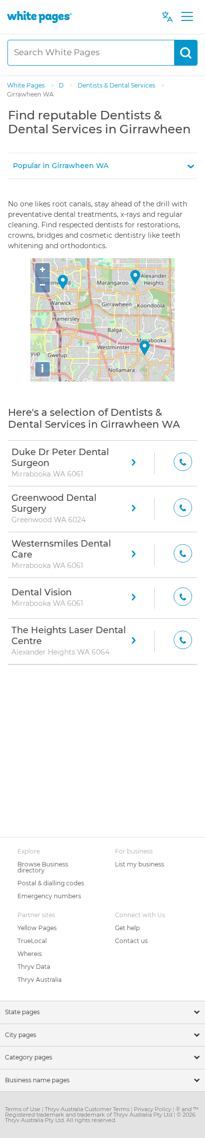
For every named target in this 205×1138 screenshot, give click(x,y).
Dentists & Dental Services (117, 85)
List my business (139, 864)
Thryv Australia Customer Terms (88, 1109)
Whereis (29, 953)
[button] (102, 166)
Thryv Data (33, 966)
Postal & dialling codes (50, 883)
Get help (127, 928)
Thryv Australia (39, 979)
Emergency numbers (49, 896)
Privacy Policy (153, 1109)
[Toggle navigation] (187, 17)
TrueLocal (32, 941)
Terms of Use (23, 1109)
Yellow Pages (37, 928)
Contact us (131, 941)
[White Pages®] (39, 16)
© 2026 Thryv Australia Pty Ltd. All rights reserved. (100, 1117)
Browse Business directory (42, 867)
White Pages (26, 85)
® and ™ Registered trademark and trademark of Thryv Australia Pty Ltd (102, 1112)
